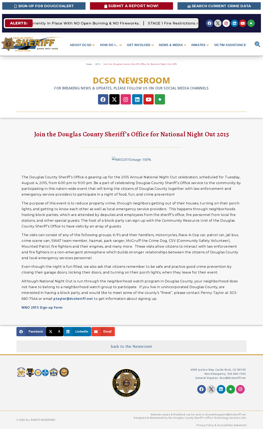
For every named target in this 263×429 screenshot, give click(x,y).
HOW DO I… (109, 45)
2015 (97, 64)
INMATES (198, 45)
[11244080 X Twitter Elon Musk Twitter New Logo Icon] (217, 23)
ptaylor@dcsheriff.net (73, 298)
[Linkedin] (234, 23)
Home (89, 64)
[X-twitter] (114, 99)
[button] (31, 331)
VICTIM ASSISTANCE (230, 45)
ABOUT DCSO (80, 45)
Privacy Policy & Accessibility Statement (222, 425)
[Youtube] (242, 23)
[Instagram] (226, 23)
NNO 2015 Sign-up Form (42, 307)
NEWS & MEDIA (171, 45)
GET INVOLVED (139, 45)
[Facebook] (209, 23)
